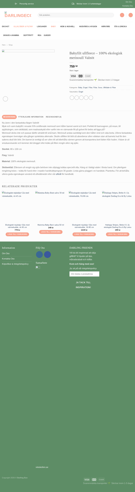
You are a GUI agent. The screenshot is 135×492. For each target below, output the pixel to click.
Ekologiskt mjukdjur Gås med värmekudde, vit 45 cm (17, 226)
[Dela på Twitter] (76, 98)
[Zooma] (5, 98)
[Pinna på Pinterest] (86, 98)
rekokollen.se (42, 467)
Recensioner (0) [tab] (53, 117)
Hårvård (105, 26)
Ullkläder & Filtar (23, 26)
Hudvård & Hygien (88, 26)
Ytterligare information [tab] (30, 117)
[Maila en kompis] (81, 98)
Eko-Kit (5, 26)
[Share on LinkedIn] (91, 98)
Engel (85, 88)
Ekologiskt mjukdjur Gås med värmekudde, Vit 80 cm (84, 226)
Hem (4, 45)
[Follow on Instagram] (39, 254)
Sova (100, 88)
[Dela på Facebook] (72, 98)
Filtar (90, 88)
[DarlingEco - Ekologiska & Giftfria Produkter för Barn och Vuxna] (18, 15)
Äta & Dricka (120, 26)
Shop (11, 45)
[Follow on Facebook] (47, 254)
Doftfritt (28, 35)
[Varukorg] (131, 15)
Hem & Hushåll (67, 26)
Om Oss (129, 2)
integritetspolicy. (89, 268)
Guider (47, 35)
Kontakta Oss (127, 6)
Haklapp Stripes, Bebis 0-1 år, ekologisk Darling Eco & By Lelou (117, 226)
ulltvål (59, 174)
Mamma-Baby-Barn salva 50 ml (51, 225)
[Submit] (111, 15)
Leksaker (42, 26)
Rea (39, 35)
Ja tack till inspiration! (83, 284)
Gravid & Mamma (11, 35)
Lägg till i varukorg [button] (17, 234)
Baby (53, 26)
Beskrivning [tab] (9, 117)
